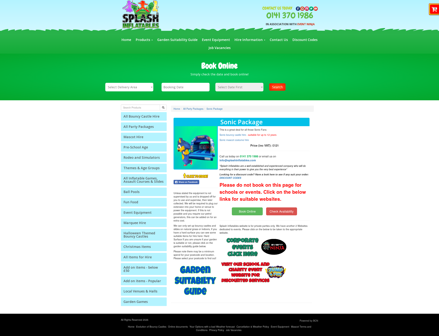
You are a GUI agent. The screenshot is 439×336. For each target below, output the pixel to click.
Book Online (247, 211)
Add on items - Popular (142, 281)
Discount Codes (305, 39)
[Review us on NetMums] (307, 8)
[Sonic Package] (195, 147)
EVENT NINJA (306, 24)
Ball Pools (131, 191)
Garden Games (135, 301)
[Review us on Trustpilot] (311, 8)
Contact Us (279, 39)
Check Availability (282, 211)
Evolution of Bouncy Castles (151, 326)
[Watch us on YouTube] (315, 8)
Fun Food (130, 202)
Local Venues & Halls (140, 291)
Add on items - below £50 (140, 269)
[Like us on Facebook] (298, 8)
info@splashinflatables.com (238, 160)
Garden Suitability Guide (177, 39)
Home (126, 39)
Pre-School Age (135, 147)
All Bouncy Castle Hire (141, 116)
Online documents (178, 326)
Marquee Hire (134, 222)
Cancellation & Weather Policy (252, 326)
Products (143, 39)
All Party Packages (138, 126)
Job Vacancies (220, 47)
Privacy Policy (216, 330)
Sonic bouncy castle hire (233, 134)
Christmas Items (137, 246)
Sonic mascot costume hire (234, 140)
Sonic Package (214, 108)
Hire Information (249, 39)
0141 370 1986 (289, 15)
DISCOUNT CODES (230, 177)
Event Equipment (216, 39)
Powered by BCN (309, 320)
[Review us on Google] (302, 8)
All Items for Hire (137, 257)
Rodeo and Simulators (141, 157)
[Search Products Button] (163, 107)
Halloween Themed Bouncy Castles (139, 235)
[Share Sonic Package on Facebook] (196, 182)
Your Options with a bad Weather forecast (212, 326)
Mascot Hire (133, 137)
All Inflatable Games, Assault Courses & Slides (143, 180)
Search (277, 87)
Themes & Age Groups (141, 168)
